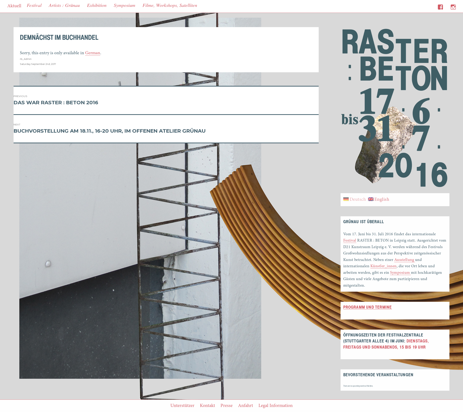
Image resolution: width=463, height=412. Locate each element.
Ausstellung (404, 260)
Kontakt (207, 406)
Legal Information (275, 406)
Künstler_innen (383, 266)
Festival (349, 241)
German (92, 53)
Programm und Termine (367, 307)
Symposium (400, 273)
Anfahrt (245, 406)
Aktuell (14, 6)
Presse (226, 406)
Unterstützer (182, 406)
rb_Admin (25, 58)
